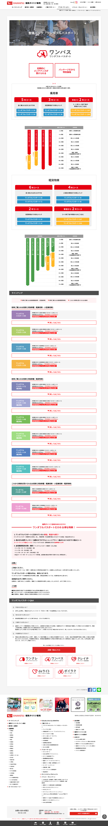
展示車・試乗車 (29, 7)
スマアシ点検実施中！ (81, 750)
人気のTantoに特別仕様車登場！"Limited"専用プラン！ (55, 794)
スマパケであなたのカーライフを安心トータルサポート (55, 726)
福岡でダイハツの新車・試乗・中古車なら (67, 10)
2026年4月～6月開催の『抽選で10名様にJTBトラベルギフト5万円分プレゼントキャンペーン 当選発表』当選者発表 (55, 781)
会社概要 (78, 723)
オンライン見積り (43, 824)
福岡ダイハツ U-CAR (80, 732)
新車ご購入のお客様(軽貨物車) (57, 300)
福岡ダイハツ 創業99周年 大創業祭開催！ (52, 785)
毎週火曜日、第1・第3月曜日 (52, 812)
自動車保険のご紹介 (47, 738)
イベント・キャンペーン (79, 7)
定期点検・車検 (46, 767)
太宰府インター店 (14, 755)
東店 (11, 739)
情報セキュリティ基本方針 (27, 818)
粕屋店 (11, 737)
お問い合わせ (98, 2)
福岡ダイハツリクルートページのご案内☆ (85, 746)
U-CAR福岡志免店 (14, 777)
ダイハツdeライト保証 (48, 733)
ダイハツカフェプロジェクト (50, 774)
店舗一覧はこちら (54, 650)
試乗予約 (35, 824)
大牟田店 (12, 773)
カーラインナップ (17, 7)
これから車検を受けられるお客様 (77, 300)
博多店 (11, 746)
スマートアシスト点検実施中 (49, 769)
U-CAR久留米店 (13, 780)
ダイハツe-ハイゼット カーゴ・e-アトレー (53, 792)
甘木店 (11, 757)
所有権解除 (45, 740)
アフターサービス (63, 7)
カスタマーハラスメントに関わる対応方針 (85, 741)
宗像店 (11, 730)
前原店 (11, 750)
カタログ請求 (83, 2)
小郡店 (11, 762)
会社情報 (92, 7)
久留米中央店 (13, 764)
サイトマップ (51, 818)
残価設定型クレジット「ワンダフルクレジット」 (54, 731)
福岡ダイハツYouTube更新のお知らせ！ (85, 743)
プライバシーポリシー (16, 818)
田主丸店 (12, 759)
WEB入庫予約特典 (47, 802)
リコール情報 (90, 2)
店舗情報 (39, 7)
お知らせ (76, 737)
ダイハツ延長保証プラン (48, 756)
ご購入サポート (49, 7)
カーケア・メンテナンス (48, 765)
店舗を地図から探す (14, 782)
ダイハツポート (46, 751)
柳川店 (11, 768)
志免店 (11, 744)
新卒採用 (78, 727)
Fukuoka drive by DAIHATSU (50, 721)
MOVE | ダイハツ (47, 789)
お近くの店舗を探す (84, 813)
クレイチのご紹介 (47, 729)
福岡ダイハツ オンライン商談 (17, 723)
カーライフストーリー (15, 787)
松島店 (11, 742)
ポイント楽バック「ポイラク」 (50, 736)
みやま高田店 (13, 771)
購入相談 (50, 824)
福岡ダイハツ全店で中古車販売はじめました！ (54, 798)
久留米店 (12, 766)
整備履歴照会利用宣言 (48, 758)
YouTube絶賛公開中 (80, 739)
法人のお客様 (46, 747)
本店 (11, 733)
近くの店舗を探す (14, 784)
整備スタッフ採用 (80, 729)
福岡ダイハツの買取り (80, 734)
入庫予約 (57, 824)
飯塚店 (11, 775)
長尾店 (11, 753)
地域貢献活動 (79, 725)
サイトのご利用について (59, 818)
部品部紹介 (45, 772)
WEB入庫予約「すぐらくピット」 (51, 754)
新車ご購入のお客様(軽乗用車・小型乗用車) (34, 300)
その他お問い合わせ (72, 824)
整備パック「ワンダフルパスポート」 (93, 10)
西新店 (11, 748)
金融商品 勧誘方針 (47, 742)
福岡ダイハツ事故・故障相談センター (51, 763)
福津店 (11, 735)
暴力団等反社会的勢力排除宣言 (40, 818)
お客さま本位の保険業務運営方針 (50, 745)
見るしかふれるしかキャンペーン (50, 787)
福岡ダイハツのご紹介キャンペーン (51, 800)
